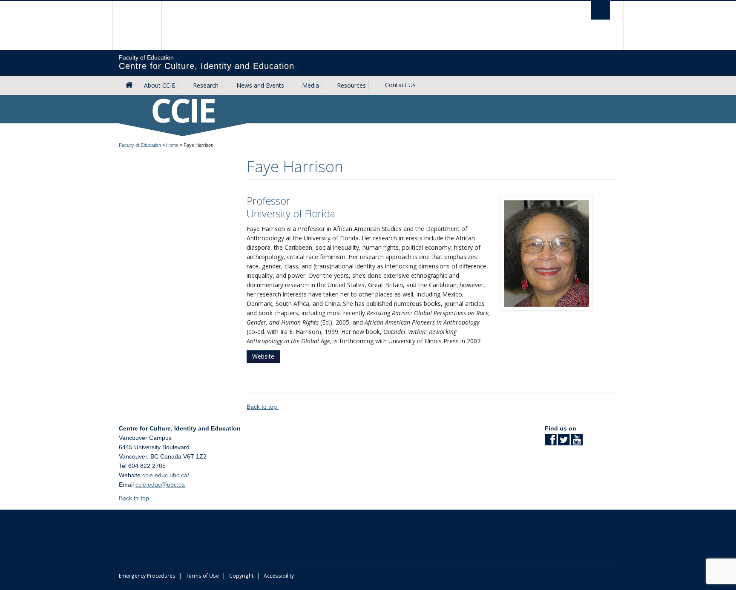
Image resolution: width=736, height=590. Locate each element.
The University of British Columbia (136, 25)
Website (263, 356)
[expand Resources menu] (373, 85)
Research (205, 85)
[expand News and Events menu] (292, 85)
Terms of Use (202, 575)
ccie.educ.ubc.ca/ (165, 475)
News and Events (260, 85)
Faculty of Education (140, 145)
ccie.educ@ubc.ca (160, 484)
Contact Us (400, 85)
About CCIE (159, 85)
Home (172, 145)
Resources (351, 85)
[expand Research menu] (226, 85)
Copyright (241, 575)
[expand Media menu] (327, 85)
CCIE (183, 110)
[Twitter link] (563, 442)
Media (310, 85)
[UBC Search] (600, 10)
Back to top (263, 406)
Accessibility (279, 575)
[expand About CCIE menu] (183, 85)
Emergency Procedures (147, 575)
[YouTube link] (577, 442)
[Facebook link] (550, 442)
